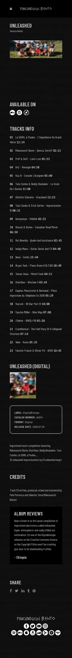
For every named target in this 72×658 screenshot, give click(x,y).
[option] (36, 539)
